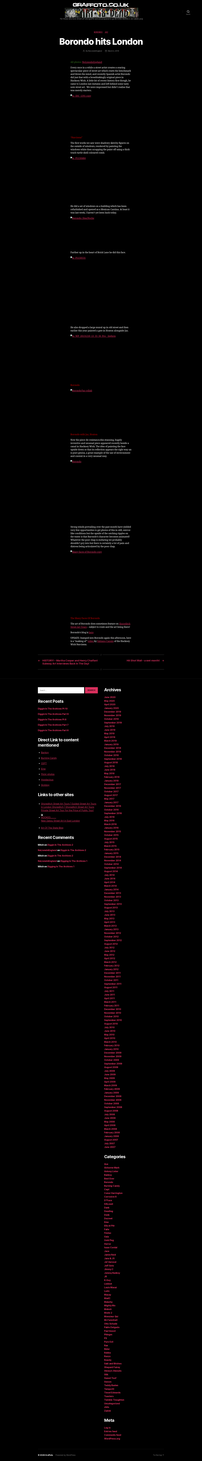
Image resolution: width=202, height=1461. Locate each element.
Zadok (107, 1410)
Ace (106, 1164)
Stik (106, 1374)
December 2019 (112, 711)
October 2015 (111, 835)
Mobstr (108, 1309)
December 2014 (112, 857)
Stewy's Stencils (113, 1371)
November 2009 (112, 1056)
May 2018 (109, 773)
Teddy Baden (111, 1385)
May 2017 (109, 798)
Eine (43, 769)
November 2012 (112, 933)
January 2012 (111, 969)
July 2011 (109, 991)
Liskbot (108, 1283)
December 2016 (112, 806)
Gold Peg (109, 1240)
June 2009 (110, 1074)
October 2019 (111, 719)
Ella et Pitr (109, 1225)
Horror (107, 1244)
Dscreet (108, 1218)
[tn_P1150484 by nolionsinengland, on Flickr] (101, 180)
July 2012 (109, 947)
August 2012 (111, 944)
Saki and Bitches (113, 1363)
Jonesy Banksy (112, 1273)
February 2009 (112, 1089)
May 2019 (109, 733)
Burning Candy (49, 758)
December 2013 (112, 893)
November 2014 (112, 860)
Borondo (98, 32)
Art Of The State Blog (52, 828)
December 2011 (112, 973)
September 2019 (113, 722)
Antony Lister (111, 1171)
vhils (106, 1407)
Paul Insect (110, 1331)
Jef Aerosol (110, 1262)
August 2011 (111, 987)
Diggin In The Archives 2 (60, 845)
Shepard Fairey (112, 1367)
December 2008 (112, 1096)
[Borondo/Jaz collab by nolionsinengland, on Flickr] (101, 409)
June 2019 (109, 730)
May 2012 (109, 955)
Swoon (107, 1381)
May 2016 (109, 820)
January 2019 (111, 744)
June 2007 (110, 1147)
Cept (106, 1189)
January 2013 (111, 929)
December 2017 (112, 784)
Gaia (106, 1236)
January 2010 (111, 1049)
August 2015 (111, 838)
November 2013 (112, 896)
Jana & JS (109, 1258)
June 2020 (110, 697)
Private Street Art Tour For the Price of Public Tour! (67, 810)
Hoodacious (47, 779)
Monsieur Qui (111, 1316)
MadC (107, 1298)
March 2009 (110, 1085)
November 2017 (112, 788)
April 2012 (109, 958)
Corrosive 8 (110, 1196)
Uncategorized (112, 1403)
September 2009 (113, 1063)
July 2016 (109, 817)
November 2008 (112, 1100)
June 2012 (109, 951)
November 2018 (112, 751)
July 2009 (109, 1071)
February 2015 (111, 849)
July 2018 (109, 766)
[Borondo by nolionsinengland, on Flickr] (101, 491)
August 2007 (111, 1139)
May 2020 (109, 701)
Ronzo (107, 1356)
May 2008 (109, 1121)
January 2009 (111, 1092)
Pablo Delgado (112, 1327)
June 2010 (109, 1031)
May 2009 (109, 1078)
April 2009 (109, 1081)
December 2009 (112, 1052)
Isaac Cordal (110, 1247)
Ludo (107, 1291)
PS (105, 1338)
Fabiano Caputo (105, 641)
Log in (107, 1427)
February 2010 (112, 1045)
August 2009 (111, 1067)
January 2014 (111, 889)
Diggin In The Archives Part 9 (53, 714)
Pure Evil (108, 1341)
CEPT (44, 763)
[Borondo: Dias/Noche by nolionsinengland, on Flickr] (101, 233)
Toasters (109, 1396)
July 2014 (109, 875)
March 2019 (110, 740)
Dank (106, 1207)
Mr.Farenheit (111, 1320)
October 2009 (111, 1060)
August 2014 (111, 871)
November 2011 (112, 976)
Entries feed (110, 1431)
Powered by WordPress (65, 1455)
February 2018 (112, 777)
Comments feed (112, 1435)
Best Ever (109, 1178)
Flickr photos (47, 774)
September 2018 (113, 759)
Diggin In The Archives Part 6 (53, 730)
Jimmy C (108, 1269)
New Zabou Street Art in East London (60, 820)
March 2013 (110, 926)
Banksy (45, 752)
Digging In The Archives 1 (73, 861)
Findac (107, 1233)
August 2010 (111, 1023)
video (91, 641)
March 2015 (110, 846)
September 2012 (113, 940)
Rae (106, 1345)
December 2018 (112, 748)
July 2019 (109, 726)
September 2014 (113, 867)
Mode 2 (108, 1312)
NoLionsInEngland (95, 51)
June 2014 (109, 878)
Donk (107, 1215)
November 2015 (112, 831)
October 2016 (111, 809)
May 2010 (109, 1034)
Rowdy (107, 1360)
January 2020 (111, 708)
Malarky (108, 1302)
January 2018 (111, 780)
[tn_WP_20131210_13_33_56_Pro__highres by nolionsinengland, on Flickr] (101, 357)
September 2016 (113, 813)
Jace (106, 1251)
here (91, 632)
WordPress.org (112, 1438)
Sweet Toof (110, 1378)
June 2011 (109, 994)
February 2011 (111, 1005)
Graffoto (49, 1455)
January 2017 (111, 802)
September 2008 (113, 1107)
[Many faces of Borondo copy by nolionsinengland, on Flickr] (101, 582)
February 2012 (111, 965)
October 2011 (111, 980)
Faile (106, 1229)
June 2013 (109, 915)
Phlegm (108, 1334)
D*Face (108, 1200)
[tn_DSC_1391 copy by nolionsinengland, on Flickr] (101, 113)
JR (105, 1276)
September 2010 (113, 1020)
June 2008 (110, 1118)
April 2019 (109, 737)
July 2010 (109, 1027)
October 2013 (111, 900)
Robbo (107, 1352)
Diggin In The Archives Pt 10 (52, 708)
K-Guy (107, 1280)
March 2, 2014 (113, 51)
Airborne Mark (111, 1167)
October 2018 (111, 755)
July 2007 (109, 1143)
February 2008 (112, 1132)
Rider (107, 1349)
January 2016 (111, 828)
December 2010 (112, 1009)
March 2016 (110, 824)
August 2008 (111, 1110)
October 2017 (111, 791)
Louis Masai (110, 1287)
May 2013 (109, 918)
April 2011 (109, 998)
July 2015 (109, 842)
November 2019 (112, 715)
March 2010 (110, 1042)
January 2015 (111, 853)
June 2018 (109, 769)
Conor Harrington (113, 1193)
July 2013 (109, 911)
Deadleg (108, 1211)
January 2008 (111, 1136)
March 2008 (110, 1129)
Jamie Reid (110, 1254)
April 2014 (109, 882)
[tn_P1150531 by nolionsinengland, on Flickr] (101, 290)
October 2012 (111, 936)
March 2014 (110, 886)
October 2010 (111, 1016)
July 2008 (109, 1114)
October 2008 (111, 1103)
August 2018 (111, 762)
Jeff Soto (109, 1265)
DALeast (108, 1204)
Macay (107, 1294)
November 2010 (112, 1013)
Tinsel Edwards (112, 1392)
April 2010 (109, 1038)
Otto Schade (110, 1323)
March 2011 (110, 1002)
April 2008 (109, 1125)
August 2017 (111, 795)
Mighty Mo (109, 1305)
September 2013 (113, 904)
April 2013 (109, 922)
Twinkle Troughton (114, 1400)
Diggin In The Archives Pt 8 (52, 719)
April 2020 (109, 704)
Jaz (106, 32)
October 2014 (111, 864)
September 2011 (113, 984)
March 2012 (110, 962)
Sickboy (45, 785)
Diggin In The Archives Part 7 (53, 725)
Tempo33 (109, 1389)
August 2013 (111, 907)
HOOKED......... (48, 817)
